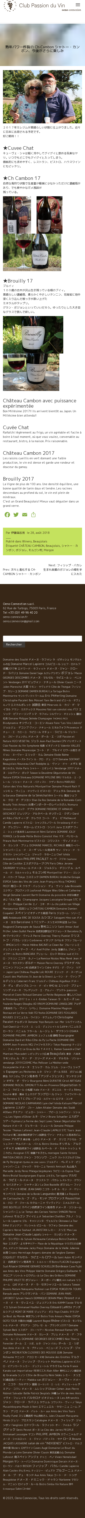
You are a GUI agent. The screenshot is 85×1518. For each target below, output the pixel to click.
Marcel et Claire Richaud (17, 994)
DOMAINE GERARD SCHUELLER (37, 1266)
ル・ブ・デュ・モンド (34, 1198)
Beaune (76, 1439)
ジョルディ (42, 981)
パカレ (54, 1343)
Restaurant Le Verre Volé (18, 1013)
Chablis (64, 1311)
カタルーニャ (37, 1203)
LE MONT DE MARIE (22, 1311)
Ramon (69, 1330)
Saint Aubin (64, 1257)
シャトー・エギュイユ (42, 768)
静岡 (55, 1035)
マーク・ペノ (28, 949)
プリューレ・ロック (46, 954)
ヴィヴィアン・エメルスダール (62, 1203)
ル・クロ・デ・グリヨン (17, 800)
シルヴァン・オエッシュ (62, 714)
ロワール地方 (70, 750)
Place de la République (51, 1243)
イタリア (48, 940)
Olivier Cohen (56, 1389)
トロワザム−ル (32, 1275)
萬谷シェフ (70, 795)
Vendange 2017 (64, 768)
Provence (73, 727)
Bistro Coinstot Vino (46, 836)
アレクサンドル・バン (33, 1293)
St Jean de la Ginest (41, 976)
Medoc (68, 1316)
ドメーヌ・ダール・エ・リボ (45, 736)
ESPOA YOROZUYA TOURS (65, 1289)
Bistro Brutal (10, 1175)
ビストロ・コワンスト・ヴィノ (52, 841)
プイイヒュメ (33, 1216)
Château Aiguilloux (59, 981)
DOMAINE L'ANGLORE (59, 1003)
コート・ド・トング (65, 1475)
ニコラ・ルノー (27, 958)
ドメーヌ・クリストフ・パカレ (41, 1180)
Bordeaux (62, 1266)
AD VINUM (39, 1003)
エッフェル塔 (45, 1035)
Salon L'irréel (22, 1488)
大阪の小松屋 (25, 1321)
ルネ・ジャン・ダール (49, 1071)
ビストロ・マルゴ (72, 1443)
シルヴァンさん (73, 1022)
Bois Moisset (36, 700)
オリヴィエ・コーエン (32, 723)
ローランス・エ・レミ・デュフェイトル (38, 1026)
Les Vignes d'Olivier (20, 1116)
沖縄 (53, 1393)
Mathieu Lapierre (62, 1361)
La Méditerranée (58, 1062)
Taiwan (52, 999)
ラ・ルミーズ (66, 999)
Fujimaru (16, 1121)
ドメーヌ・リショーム (68, 1207)
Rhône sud (64, 954)
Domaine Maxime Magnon (55, 1008)
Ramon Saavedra (64, 1049)
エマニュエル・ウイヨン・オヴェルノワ (35, 1017)
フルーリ (69, 945)
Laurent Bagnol (41, 1321)
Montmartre (26, 841)
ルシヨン (47, 917)
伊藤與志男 (18, 533)
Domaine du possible (52, 895)
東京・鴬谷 (18, 1094)
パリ (75, 709)
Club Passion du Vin (14, 745)
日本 (59, 1352)
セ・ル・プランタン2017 (54, 1325)
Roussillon (72, 1198)
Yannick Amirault (56, 1166)
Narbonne (65, 1479)
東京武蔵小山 (57, 1452)
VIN (76, 1330)
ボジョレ (21, 550)
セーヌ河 (39, 1357)
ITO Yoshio (39, 1013)
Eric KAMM (59, 1302)
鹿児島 (60, 1194)
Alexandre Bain (13, 859)
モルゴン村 (35, 550)
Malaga (33, 1171)
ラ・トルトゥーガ (41, 1262)
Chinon (6, 1139)
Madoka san (34, 1379)
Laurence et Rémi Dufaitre (40, 831)
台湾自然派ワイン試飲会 (28, 1148)
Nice (67, 1339)
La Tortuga (55, 691)
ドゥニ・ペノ (47, 1457)
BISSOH (27, 1466)
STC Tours (68, 1130)
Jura (59, 827)
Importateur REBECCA (31, 1370)
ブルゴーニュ (65, 1470)
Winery (27, 541)
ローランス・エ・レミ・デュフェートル (57, 1384)
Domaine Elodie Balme (56, 754)
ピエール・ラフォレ (47, 1225)
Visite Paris (22, 768)
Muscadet (20, 1054)
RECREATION (19, 1352)
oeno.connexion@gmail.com (21, 621)
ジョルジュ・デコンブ (16, 727)
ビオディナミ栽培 (37, 913)
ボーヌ (36, 1429)
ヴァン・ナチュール (40, 727)
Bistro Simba (46, 1484)
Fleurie (31, 931)
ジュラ (35, 741)
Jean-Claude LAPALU (47, 1130)
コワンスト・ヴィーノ (63, 1402)
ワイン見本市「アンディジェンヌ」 (43, 1076)
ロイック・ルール (28, 1484)
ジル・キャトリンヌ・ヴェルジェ (40, 1221)
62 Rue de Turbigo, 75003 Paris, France (29, 608)
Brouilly (7, 804)
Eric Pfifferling (55, 696)
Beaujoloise (9, 1479)
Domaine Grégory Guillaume (61, 1271)
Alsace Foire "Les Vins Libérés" (63, 723)
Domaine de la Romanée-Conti (64, 800)
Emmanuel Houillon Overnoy (34, 1307)
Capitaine (71, 859)
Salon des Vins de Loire (25, 881)
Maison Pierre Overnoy (50, 963)
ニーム (73, 1406)
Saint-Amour (65, 926)
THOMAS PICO (60, 718)
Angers (36, 1252)
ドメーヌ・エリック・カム (34, 1067)
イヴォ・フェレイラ (14, 1398)
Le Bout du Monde (14, 1316)
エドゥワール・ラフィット (39, 1425)
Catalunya (52, 1239)
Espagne (12, 1072)
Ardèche (65, 877)
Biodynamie (10, 723)
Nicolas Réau (58, 958)
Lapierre (16, 1221)
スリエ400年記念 (57, 922)
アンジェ (33, 1457)
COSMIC (27, 1062)
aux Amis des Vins (14, 1271)
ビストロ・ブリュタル (53, 791)
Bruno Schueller (58, 1116)
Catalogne (41, 1420)
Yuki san (52, 709)
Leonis (42, 1162)
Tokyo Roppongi (62, 1044)
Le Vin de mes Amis (69, 1393)
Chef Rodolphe (37, 764)
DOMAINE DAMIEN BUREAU (33, 691)
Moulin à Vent (30, 1406)
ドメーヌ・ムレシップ (34, 1389)
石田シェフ (25, 908)
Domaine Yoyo (36, 1022)
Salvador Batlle (21, 1393)
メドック (13, 1248)
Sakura (66, 1284)
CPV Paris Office (54, 863)
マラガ (53, 1366)
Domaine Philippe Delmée (22, 718)
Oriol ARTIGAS (71, 1081)
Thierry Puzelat (61, 936)
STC (27, 1153)
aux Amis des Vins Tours (60, 1411)
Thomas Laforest (22, 1130)
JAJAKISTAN (39, 1230)
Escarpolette (11, 1067)
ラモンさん (9, 1058)
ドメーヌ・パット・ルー (32, 1411)
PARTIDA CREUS (13, 1157)
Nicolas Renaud (54, 1330)
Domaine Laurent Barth (24, 895)
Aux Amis (8, 1348)
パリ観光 (56, 1280)
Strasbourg (63, 822)
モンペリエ (9, 1194)
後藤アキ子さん (38, 1153)
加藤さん (63, 949)
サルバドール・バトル (28, 1144)
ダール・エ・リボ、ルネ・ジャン (32, 1343)
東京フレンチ (33, 1316)
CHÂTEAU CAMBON (31, 546)
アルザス (16, 1139)
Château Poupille (29, 972)
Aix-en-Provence (49, 1085)
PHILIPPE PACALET (36, 859)
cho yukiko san (63, 904)
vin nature (68, 1280)
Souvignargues (27, 1175)
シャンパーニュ (12, 1212)
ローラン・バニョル (14, 1031)
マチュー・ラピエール (54, 732)
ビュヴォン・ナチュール (42, 682)
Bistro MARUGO (66, 782)
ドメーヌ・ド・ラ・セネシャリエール (40, 1284)
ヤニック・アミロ (24, 1357)
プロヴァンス (56, 1198)
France (74, 1366)
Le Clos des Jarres (52, 1429)
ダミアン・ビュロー (24, 1112)
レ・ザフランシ (60, 1031)
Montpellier (55, 872)
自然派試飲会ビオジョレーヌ (51, 931)
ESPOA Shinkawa (21, 777)
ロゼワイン (27, 1448)
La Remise (43, 958)
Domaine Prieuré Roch (64, 786)
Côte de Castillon (13, 863)
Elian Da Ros (39, 800)
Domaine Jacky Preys (31, 1248)
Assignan (18, 1153)
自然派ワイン (36, 967)
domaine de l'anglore (53, 1252)
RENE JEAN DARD (31, 1189)
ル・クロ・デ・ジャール (16, 1203)
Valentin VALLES (70, 745)
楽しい (71, 994)
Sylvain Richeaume (35, 1239)
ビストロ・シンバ (45, 827)
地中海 (7, 1448)
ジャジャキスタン (42, 1044)
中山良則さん (41, 1416)
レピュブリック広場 (38, 1054)
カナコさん (14, 1076)
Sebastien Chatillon (53, 1216)
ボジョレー (66, 1184)
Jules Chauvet (57, 1416)
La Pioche (51, 1040)
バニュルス (74, 1026)
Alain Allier (52, 1370)
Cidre (48, 967)
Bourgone (36, 1081)
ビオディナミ (53, 745)
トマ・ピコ (74, 1162)
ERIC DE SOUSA (31, 917)
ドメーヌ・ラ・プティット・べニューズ (36, 1348)
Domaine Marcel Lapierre (27, 664)
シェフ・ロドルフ (70, 664)
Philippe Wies (50, 890)
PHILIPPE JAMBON (48, 1434)
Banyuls (7, 1293)
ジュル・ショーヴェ (61, 1067)
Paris (52, 913)
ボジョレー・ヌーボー (38, 1280)
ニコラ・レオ (49, 1189)
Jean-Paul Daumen (50, 741)
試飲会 (36, 705)
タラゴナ (74, 1311)
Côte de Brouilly (37, 1375)
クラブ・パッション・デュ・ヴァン (43, 886)
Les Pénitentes (27, 1071)
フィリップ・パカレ (45, 1466)
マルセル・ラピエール (30, 1257)
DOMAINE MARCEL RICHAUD (47, 845)
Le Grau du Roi (31, 1049)
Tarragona (62, 1175)
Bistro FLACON (60, 1262)
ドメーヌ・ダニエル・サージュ (56, 1089)
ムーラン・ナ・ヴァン (65, 976)
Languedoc (48, 1194)
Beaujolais (40, 541)
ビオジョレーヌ (51, 1398)
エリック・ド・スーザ (66, 972)
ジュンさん (21, 736)
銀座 (34, 1384)
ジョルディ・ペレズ (57, 1162)
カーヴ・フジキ (57, 859)
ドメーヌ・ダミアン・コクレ (23, 1325)
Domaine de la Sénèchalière (34, 795)
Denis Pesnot (23, 1429)
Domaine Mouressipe (23, 750)
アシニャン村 (21, 967)
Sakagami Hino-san (65, 917)
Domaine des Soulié (15, 659)
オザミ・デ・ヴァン (17, 1081)
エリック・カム (34, 754)
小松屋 (29, 1089)
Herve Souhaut (22, 1230)
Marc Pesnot (65, 1298)
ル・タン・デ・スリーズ (31, 1058)
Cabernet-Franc (26, 981)
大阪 (25, 686)
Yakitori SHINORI (58, 1212)
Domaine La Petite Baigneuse (49, 994)
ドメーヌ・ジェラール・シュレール (32, 1125)
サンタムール (23, 868)
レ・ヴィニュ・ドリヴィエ (25, 791)
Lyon (16, 972)
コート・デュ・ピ (52, 818)
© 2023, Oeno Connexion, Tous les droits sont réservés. (40, 1498)
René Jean (72, 958)
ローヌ (67, 1439)
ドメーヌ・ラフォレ (40, 659)
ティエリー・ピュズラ (43, 1470)
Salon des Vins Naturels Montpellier (27, 786)
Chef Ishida (63, 854)
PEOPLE (69, 1429)
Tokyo (21, 877)
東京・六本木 (73, 1054)
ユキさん (50, 1175)
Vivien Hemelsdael (65, 1457)
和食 (42, 745)
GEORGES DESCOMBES (16, 677)
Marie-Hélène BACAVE (35, 945)
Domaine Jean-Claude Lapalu (22, 1234)
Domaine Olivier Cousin (36, 1452)
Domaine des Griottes (57, 1357)
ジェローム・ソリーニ (68, 913)
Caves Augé (41, 1448)
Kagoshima (9, 759)
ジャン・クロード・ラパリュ (21, 1402)
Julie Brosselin (72, 886)
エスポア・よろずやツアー (22, 1243)
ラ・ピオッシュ (61, 659)
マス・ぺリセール (68, 836)
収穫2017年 (10, 668)
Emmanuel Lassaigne (15, 1434)
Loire (64, 1026)
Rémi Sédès (55, 1375)
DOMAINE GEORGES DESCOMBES (43, 1339)
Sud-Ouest (9, 1026)
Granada (11, 1375)
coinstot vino (64, 709)
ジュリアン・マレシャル (23, 1225)
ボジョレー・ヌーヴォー (57, 1379)
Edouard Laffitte (61, 1307)
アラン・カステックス (23, 709)
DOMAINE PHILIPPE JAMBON (20, 1035)
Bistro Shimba (50, 1144)
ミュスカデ (31, 1094)
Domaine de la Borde (28, 1194)
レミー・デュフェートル (36, 1366)
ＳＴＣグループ (27, 1098)
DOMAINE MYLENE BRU (46, 777)
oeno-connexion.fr (15, 617)
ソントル (18, 1275)
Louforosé (35, 890)
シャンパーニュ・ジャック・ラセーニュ (34, 854)
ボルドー (30, 963)
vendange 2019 (12, 1062)
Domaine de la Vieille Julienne (61, 1248)
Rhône (55, 1321)
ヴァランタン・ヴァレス (19, 936)
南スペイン (20, 1457)
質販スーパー (73, 845)
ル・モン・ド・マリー (69, 1189)
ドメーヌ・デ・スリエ (53, 1139)
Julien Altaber (43, 1107)
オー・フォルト (63, 1425)
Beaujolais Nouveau (16, 764)
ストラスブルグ (66, 1157)
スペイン (21, 913)
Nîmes (6, 750)
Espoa (41, 1175)
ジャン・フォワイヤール (68, 1094)
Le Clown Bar (56, 945)
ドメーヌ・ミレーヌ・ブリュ (42, 1334)
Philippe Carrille (22, 904)
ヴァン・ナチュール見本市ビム (63, 1135)
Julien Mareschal (12, 686)
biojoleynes (45, 1171)
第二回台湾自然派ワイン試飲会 (29, 1135)
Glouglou (27, 1003)
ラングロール (46, 1094)
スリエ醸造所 (26, 1416)
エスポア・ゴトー (25, 1107)
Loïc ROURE (46, 972)
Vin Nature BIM (64, 1484)
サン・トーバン (22, 1461)
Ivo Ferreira (10, 1098)
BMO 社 (53, 985)
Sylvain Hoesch (24, 1298)
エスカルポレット (21, 705)
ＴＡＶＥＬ (47, 1049)
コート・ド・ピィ (38, 985)
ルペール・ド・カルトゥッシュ (60, 1148)
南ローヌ (16, 886)
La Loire (17, 1452)
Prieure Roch (10, 841)
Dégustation (68, 1085)
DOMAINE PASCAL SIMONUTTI (21, 1085)
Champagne (45, 718)
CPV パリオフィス (71, 741)
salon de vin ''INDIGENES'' (45, 1443)
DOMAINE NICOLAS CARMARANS (22, 1103)
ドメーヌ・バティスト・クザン (39, 782)
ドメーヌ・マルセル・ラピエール (49, 677)
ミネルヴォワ (59, 727)
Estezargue (9, 1488)
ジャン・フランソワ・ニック (40, 1157)
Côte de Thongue (61, 686)
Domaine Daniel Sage (31, 673)
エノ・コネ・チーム (43, 904)
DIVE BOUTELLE (12, 1207)
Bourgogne (66, 1035)
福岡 (5, 917)
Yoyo (57, 1311)
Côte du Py (38, 1040)
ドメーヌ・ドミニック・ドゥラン (38, 1479)
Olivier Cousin (65, 682)
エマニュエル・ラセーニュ (54, 1406)
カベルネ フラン (63, 940)
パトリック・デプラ (23, 809)
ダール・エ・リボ (68, 1343)
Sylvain (13, 1307)
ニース (77, 682)
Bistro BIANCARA (25, 954)
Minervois (52, 705)
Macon (78, 673)
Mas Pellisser (40, 1062)
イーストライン (25, 759)
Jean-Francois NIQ (22, 1044)
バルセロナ (34, 1398)
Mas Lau (72, 1230)
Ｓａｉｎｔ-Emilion (36, 999)
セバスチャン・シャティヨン (23, 1184)
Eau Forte (63, 1366)
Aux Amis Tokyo (44, 1475)
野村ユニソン (49, 926)
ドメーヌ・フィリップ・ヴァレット (29, 1361)
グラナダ (69, 963)
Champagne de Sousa (27, 926)
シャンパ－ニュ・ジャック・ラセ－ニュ (24, 1166)
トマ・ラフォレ (40, 714)
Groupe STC (71, 899)
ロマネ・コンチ (64, 1098)
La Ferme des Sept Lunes (38, 1121)
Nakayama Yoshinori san (35, 1289)
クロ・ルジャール (45, 1098)
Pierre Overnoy (42, 936)
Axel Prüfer (43, 949)
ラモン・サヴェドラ (40, 686)
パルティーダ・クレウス (27, 818)
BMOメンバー (14, 945)
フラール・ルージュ (38, 1031)
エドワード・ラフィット (32, 668)
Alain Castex (10, 1470)
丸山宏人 (72, 1166)
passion (72, 990)
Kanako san (9, 1370)
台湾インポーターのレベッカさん (47, 804)
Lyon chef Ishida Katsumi (57, 1103)
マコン (31, 1434)
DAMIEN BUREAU (49, 877)
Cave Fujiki (75, 1266)
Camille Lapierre (69, 1466)
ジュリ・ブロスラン (22, 1420)
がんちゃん (24, 1470)
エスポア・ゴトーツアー (31, 1330)
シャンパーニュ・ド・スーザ (19, 850)
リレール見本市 (46, 850)
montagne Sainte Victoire (62, 1153)
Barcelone (23, 922)
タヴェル (45, 1402)
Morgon (49, 550)
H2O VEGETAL (21, 741)
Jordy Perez (21, 1171)
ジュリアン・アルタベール (32, 813)
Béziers (15, 1448)
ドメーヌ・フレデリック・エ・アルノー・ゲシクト (38, 990)
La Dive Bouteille (49, 1184)
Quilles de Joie (30, 1162)
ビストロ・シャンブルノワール (39, 822)
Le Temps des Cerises (35, 1212)
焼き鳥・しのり (31, 1139)
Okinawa (64, 1221)
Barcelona (72, 931)
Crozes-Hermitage (20, 1252)
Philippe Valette (35, 1271)
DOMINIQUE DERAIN (45, 1298)
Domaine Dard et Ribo (17, 1040)
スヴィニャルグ (70, 1434)
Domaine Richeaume (14, 1334)
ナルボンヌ (20, 1022)
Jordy (54, 949)
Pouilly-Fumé (10, 1416)
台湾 (5, 1252)
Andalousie (14, 917)
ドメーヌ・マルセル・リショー (64, 1058)
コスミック (32, 877)
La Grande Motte (23, 836)
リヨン (25, 940)
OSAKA (74, 1031)
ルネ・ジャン (40, 1116)
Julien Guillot (19, 931)
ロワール (51, 1257)
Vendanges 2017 (17, 682)
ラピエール (59, 1171)
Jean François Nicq (51, 881)
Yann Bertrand (52, 700)
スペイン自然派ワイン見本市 (38, 1207)
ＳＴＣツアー (38, 922)
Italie (36, 1089)
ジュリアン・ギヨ (43, 1311)
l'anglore (17, 1425)
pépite (16, 1293)
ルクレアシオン (52, 673)
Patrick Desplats (40, 1393)
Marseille (8, 1171)
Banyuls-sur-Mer (54, 1022)
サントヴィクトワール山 (31, 696)
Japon (9, 972)
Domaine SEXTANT (69, 759)
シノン (21, 1375)
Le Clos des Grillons (52, 1275)
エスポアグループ (33, 863)
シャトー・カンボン (52, 1234)
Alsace (13, 1266)
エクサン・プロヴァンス (16, 890)
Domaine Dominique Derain (49, 1461)
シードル (58, 795)
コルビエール (52, 664)
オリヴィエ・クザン (60, 813)
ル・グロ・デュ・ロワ (46, 759)
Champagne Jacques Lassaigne (43, 899)
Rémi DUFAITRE (52, 1081)
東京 (43, 705)
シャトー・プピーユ (47, 1112)
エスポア (67, 827)
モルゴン (19, 1216)
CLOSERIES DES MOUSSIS (42, 1352)
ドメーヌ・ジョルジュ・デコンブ (50, 868)
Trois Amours (19, 804)
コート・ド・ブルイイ (49, 750)
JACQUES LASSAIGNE (15, 1443)
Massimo (41, 709)
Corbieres (35, 940)
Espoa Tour (72, 1171)
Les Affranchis (69, 1398)
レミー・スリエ (57, 1230)
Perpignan (16, 1162)
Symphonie (33, 745)
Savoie (70, 1302)
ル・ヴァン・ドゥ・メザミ (62, 764)
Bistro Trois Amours (52, 1316)
